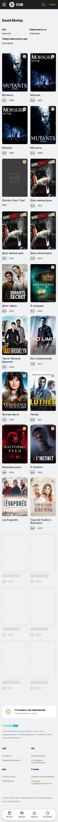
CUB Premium (8, 781)
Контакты (6, 756)
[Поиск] (43, 4)
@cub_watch (14, 801)
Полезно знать (9, 776)
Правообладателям (11, 760)
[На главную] (16, 4)
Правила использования (42, 776)
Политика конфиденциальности (41, 782)
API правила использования (38, 761)
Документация (38, 756)
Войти (52, 4)
